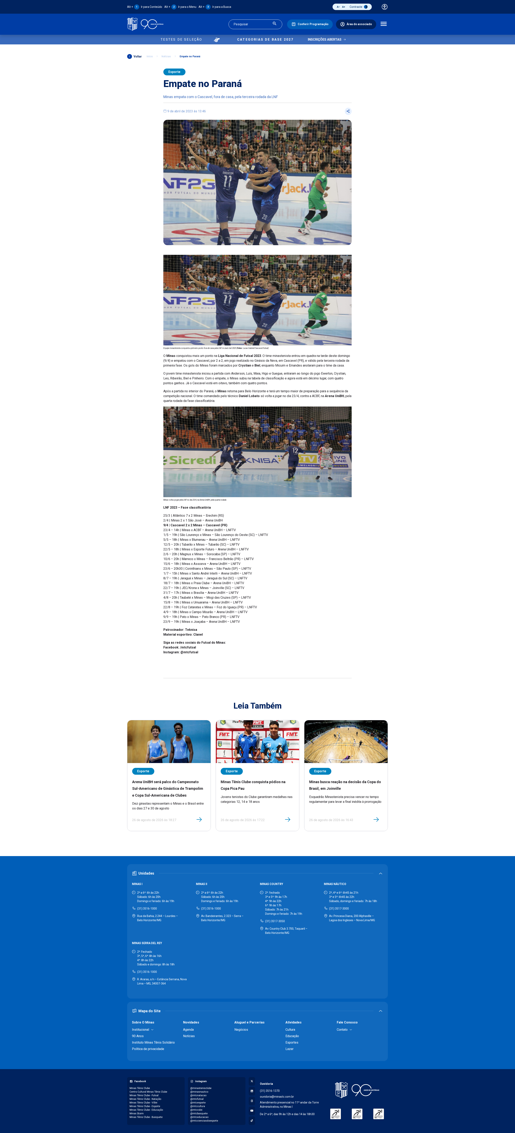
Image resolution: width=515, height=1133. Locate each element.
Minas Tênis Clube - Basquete (146, 1117)
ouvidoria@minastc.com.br (277, 1096)
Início (150, 56)
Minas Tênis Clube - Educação (146, 1109)
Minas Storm (137, 1113)
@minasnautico (199, 1091)
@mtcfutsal (197, 1099)
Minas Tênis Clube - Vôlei (143, 1102)
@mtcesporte (198, 1102)
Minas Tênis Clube (140, 1088)
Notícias (166, 56)
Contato (342, 1030)
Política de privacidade (148, 1049)
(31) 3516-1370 (270, 1090)
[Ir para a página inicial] (145, 24)
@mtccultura (197, 1106)
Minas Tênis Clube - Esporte (145, 1106)
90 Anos (138, 1036)
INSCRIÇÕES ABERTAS (324, 39)
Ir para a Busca (215, 6)
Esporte (174, 72)
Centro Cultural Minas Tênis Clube (148, 1091)
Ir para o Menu (180, 6)
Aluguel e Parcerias (249, 1022)
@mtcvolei (196, 1109)
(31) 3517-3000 (339, 908)
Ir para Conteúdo (144, 6)
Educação (292, 1036)
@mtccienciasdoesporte (204, 1120)
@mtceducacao (199, 1117)
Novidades (191, 1022)
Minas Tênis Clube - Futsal (144, 1095)
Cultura (290, 1030)
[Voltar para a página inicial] (357, 1090)
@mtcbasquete (199, 1113)
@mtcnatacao (198, 1095)
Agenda (188, 1030)
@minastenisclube (200, 1088)
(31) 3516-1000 (147, 908)
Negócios (241, 1030)
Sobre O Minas (143, 1022)
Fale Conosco (347, 1022)
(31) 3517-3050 (275, 921)
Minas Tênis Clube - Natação (145, 1099)
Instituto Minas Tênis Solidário (153, 1042)
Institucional (140, 1030)
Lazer (289, 1049)
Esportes (291, 1042)
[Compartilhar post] (348, 111)
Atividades (293, 1022)
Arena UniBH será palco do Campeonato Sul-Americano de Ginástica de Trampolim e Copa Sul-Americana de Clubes (167, 788)
